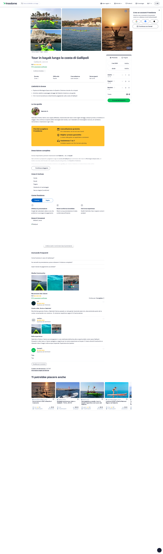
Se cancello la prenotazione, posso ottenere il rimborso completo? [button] (51, 262)
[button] (159, 550)
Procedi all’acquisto (118, 100)
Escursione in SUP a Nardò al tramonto (42, 402)
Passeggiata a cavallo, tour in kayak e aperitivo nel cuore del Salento (91, 402)
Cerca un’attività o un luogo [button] (30, 3)
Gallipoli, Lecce (41, 61)
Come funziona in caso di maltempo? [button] (42, 258)
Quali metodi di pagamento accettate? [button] (43, 267)
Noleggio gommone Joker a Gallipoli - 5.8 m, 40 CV (66, 402)
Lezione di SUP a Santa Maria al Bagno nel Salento (116, 402)
